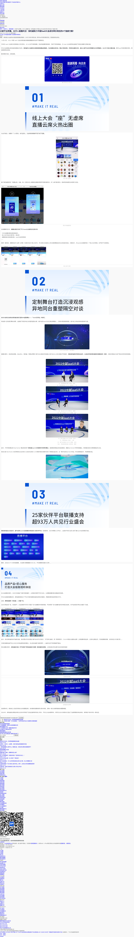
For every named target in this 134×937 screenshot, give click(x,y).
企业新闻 (2, 909)
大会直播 (13, 34)
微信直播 (2, 796)
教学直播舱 (2, 857)
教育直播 (2, 789)
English (2, 936)
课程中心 (2, 904)
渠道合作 (2, 913)
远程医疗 (2, 884)
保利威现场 (2, 859)
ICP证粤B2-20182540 (5, 932)
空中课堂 (2, 787)
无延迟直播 (2, 2)
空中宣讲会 (2, 898)
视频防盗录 (2, 797)
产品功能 (13, 2)
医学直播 (2, 810)
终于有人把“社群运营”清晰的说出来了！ (9, 733)
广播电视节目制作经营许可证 (55, 932)
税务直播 (2, 897)
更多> (6, 776)
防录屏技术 (2, 871)
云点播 (1, 807)
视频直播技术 (34, 843)
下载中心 (2, 902)
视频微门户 (2, 863)
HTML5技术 (3, 866)
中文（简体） (3, 935)
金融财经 (2, 878)
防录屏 (1, 800)
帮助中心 (18, 2)
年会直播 (2, 895)
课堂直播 (2, 783)
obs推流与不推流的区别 (6, 729)
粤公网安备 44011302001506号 (40, 932)
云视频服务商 (3, 803)
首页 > (1, 29)
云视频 (1, 778)
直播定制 (2, 873)
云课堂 (1, 853)
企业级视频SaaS (8, 843)
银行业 (1, 880)
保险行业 (2, 883)
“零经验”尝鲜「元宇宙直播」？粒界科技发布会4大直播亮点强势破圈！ (21, 721)
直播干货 (2, 905)
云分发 (1, 34)
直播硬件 (2, 874)
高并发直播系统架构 (5, 723)
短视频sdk (2, 867)
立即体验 (2, 842)
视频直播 (2, 799)
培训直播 (2, 888)
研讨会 (1, 854)
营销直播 (2, 890)
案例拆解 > (12, 29)
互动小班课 (2, 868)
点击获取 (21, 718)
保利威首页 (8, 2)
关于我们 (2, 908)
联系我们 (2, 912)
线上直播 (2, 794)
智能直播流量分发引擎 (5, 732)
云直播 (1, 779)
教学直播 (2, 801)
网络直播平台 (3, 790)
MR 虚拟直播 (3, 861)
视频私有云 (2, 856)
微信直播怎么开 (4, 726)
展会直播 (2, 891)
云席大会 (2, 894)
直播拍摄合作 (3, 915)
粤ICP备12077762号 (16, 932)
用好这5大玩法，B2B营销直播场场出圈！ (14, 719)
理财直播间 (2, 730)
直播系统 (63, 843)
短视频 (1, 792)
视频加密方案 (3, 870)
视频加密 (2, 786)
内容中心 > (6, 29)
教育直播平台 (3, 809)
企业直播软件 (3, 806)
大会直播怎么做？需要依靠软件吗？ (8, 728)
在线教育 (2, 804)
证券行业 (2, 881)
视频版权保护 (3, 793)
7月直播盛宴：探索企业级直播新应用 (9, 725)
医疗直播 (2, 785)
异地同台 (18, 34)
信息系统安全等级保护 (26, 932)
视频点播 (2, 782)
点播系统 (68, 843)
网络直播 (2, 780)
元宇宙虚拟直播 (7, 34)
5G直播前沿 (3, 911)
